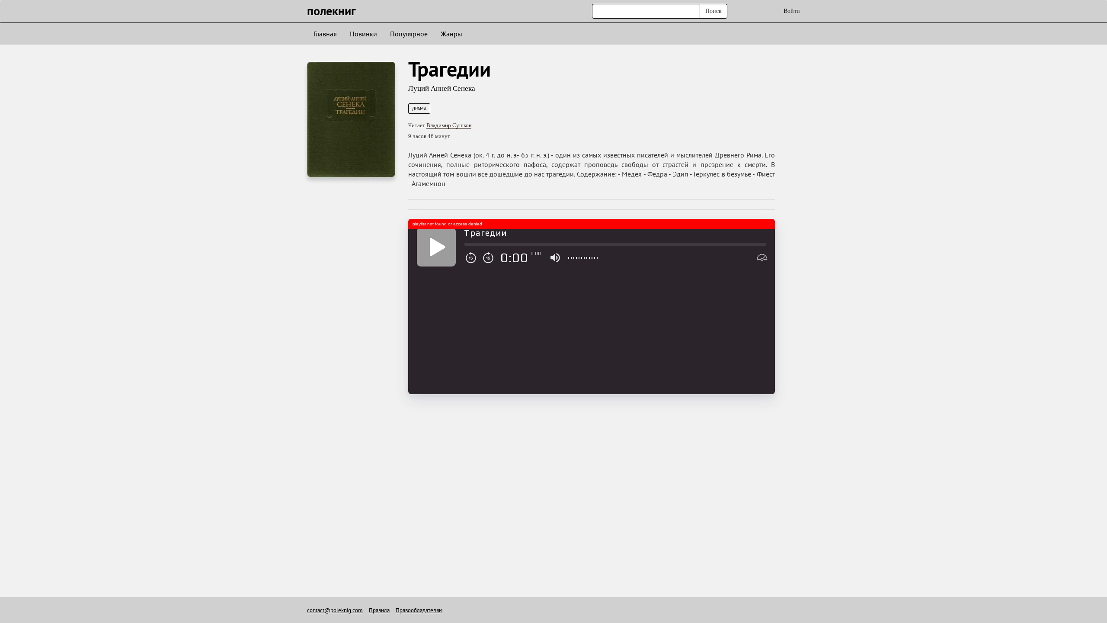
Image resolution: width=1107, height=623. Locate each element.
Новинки (363, 33)
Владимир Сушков (448, 125)
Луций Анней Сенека (441, 88)
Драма (419, 109)
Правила (379, 610)
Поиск (713, 11)
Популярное (409, 33)
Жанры (451, 33)
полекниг (331, 11)
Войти (792, 11)
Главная (325, 33)
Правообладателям (419, 610)
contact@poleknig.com (335, 610)
